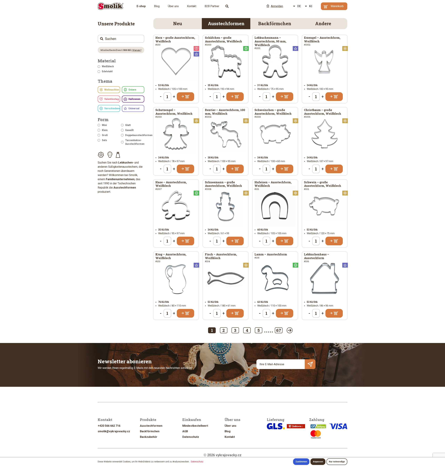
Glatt (128, 125)
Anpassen (318, 461)
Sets (104, 140)
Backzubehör (148, 437)
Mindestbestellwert (195, 425)
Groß (105, 135)
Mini (104, 125)
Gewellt (129, 130)
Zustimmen (301, 461)
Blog (157, 6)
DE (299, 6)
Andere (323, 23)
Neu (177, 23)
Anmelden (277, 6)
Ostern (132, 89)
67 (278, 330)
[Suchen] (227, 6)
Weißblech (108, 66)
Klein (105, 130)
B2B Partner (212, 6)
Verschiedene (112, 108)
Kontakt (191, 6)
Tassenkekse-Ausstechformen (134, 142)
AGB (185, 431)
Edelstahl (107, 71)
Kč (310, 6)
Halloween (134, 99)
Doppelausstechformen (134, 135)
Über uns (173, 6)
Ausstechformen (226, 23)
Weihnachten (111, 89)
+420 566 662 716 (109, 425)
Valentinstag (111, 99)
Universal (133, 108)
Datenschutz (190, 437)
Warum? (136, 50)
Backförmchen (274, 23)
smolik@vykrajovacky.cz (114, 431)
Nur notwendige (337, 461)
